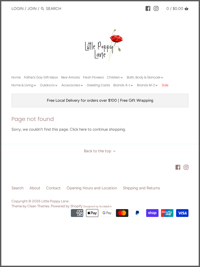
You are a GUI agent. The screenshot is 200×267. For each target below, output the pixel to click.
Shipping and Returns (141, 188)
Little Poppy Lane (55, 201)
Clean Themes (38, 206)
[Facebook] (148, 8)
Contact (53, 188)
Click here (78, 129)
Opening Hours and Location (92, 188)
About (34, 188)
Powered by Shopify (67, 206)
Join (32, 8)
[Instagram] (156, 8)
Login (17, 8)
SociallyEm (105, 206)
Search (17, 188)
